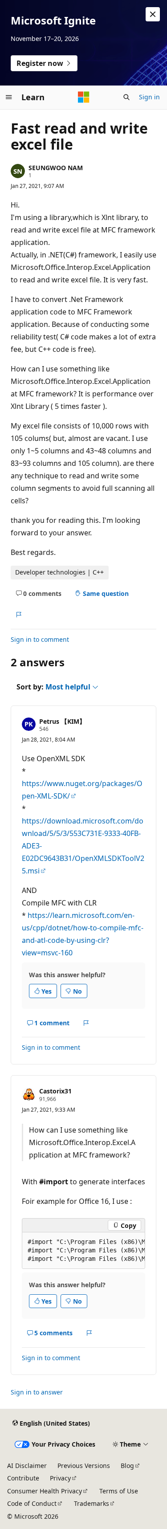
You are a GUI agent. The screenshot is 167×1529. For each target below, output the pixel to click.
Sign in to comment (40, 639)
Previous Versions (83, 1465)
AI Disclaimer (27, 1465)
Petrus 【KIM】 (62, 721)
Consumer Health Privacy (44, 1491)
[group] (83, 1250)
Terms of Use (118, 1491)
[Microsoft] (84, 97)
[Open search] (126, 97)
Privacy (60, 1478)
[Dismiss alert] (153, 14)
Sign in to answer (37, 1392)
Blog (127, 1465)
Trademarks (91, 1503)
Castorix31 (55, 1091)
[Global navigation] (9, 97)
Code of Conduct (32, 1503)
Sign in (149, 97)
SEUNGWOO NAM (56, 167)
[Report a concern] (18, 615)
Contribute (23, 1478)
